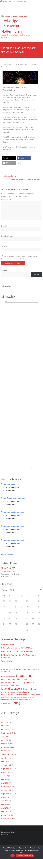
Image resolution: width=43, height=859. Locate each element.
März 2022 (5, 811)
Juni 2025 (4, 740)
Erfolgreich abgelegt (8, 644)
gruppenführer (5, 685)
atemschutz (12, 669)
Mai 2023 (4, 779)
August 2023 (5, 772)
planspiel (32, 694)
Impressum (4, 834)
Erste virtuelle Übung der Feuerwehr (26, 180)
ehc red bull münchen (34, 669)
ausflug (18, 669)
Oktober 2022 (6, 790)
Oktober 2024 (6, 751)
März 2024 (5, 761)
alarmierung (4, 669)
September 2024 (7, 754)
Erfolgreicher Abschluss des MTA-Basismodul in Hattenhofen (18, 656)
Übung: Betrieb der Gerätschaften (13, 498)
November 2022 (7, 786)
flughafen (35, 679)
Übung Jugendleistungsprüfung (12, 512)
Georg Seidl (8, 64)
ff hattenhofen (25, 676)
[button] (9, 158)
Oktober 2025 (6, 729)
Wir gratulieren (6, 661)
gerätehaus (20, 682)
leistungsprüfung (7, 694)
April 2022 (4, 808)
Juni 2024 (4, 758)
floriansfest (27, 679)
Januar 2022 (5, 815)
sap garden (17, 697)
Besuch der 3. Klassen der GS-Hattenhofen (17, 651)
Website (4, 246)
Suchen (4, 270)
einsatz (13, 672)
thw (11, 699)
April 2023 (4, 783)
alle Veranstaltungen (8, 554)
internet (18, 685)
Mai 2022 (4, 804)
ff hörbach (4, 679)
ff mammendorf (14, 679)
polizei (38, 694)
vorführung (21, 699)
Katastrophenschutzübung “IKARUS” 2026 (16, 648)
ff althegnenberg (10, 676)
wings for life (28, 699)
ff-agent (3, 676)
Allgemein (34, 64)
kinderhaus (33, 689)
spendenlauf (31, 697)
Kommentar (6, 200)
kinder (25, 689)
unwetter (15, 699)
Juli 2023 (4, 776)
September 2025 (7, 733)
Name (4, 226)
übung (16, 703)
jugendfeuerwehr (11, 688)
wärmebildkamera (6, 703)
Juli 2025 (4, 736)
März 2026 (5, 726)
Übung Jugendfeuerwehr (10, 484)
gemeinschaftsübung (8, 683)
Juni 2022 (4, 801)
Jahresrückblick (8, 176)
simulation (24, 697)
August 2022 (5, 797)
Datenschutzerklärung (8, 832)
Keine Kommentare (8, 67)
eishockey (26, 672)
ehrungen (5, 672)
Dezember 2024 (7, 747)
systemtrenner (5, 699)
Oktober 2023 (6, 765)
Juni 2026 (4, 722)
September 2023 (7, 769)
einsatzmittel (19, 672)
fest (38, 672)
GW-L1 (12, 685)
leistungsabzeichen (23, 692)
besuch (24, 669)
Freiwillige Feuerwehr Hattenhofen (11, 26)
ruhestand (4, 697)
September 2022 (7, 794)
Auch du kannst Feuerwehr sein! (21, 469)
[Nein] (40, 852)
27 (4, 601)
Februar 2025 (6, 744)
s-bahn (11, 697)
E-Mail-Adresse (7, 236)
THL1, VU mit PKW (8, 568)
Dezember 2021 (7, 819)
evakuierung (33, 672)
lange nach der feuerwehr (8, 692)
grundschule (29, 682)
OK (12, 856)
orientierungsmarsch (21, 694)
